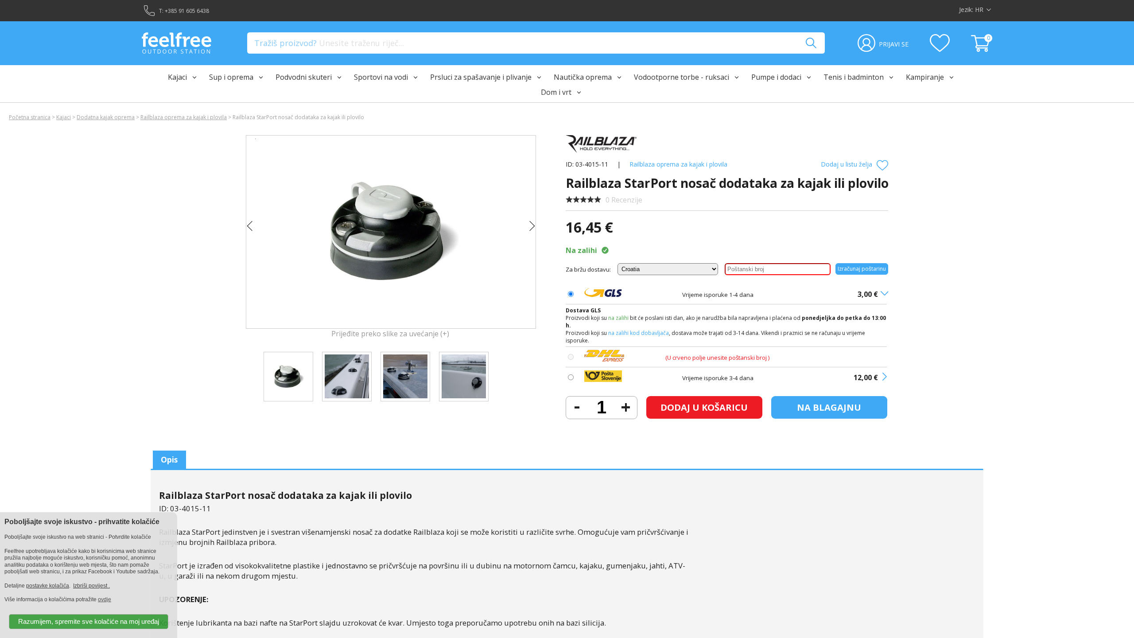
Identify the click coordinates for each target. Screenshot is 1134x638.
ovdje (104, 599)
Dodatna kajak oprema (106, 117)
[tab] (169, 460)
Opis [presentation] (169, 459)
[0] (981, 49)
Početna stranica (29, 117)
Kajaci (63, 117)
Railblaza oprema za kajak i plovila (183, 117)
